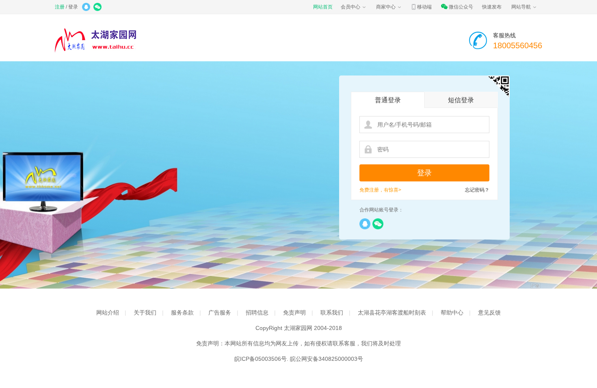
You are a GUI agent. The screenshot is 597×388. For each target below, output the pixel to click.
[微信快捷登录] (98, 8)
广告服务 (219, 312)
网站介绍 (107, 312)
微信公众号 (461, 7)
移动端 (424, 7)
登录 (73, 7)
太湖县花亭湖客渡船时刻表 (392, 312)
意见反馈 (489, 312)
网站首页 (323, 7)
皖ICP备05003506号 (260, 359)
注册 (60, 7)
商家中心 (386, 7)
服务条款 (182, 312)
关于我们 (145, 312)
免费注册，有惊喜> (380, 190)
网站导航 (521, 7)
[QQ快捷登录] (86, 8)
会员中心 (350, 7)
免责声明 (294, 312)
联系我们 (331, 312)
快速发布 (492, 7)
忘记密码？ (477, 190)
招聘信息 (257, 312)
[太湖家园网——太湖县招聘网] (109, 40)
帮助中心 (452, 312)
